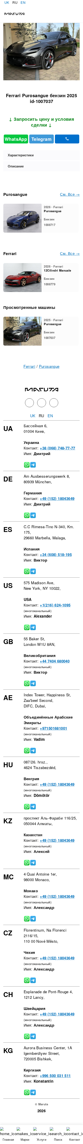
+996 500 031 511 (55, 1075)
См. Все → (70, 194)
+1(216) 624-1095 (55, 605)
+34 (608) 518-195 (56, 554)
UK (6, 2)
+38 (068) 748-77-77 (57, 448)
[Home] (12, 13)
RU (14, 2)
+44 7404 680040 (54, 661)
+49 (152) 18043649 (57, 498)
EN (23, 2)
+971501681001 (53, 728)
